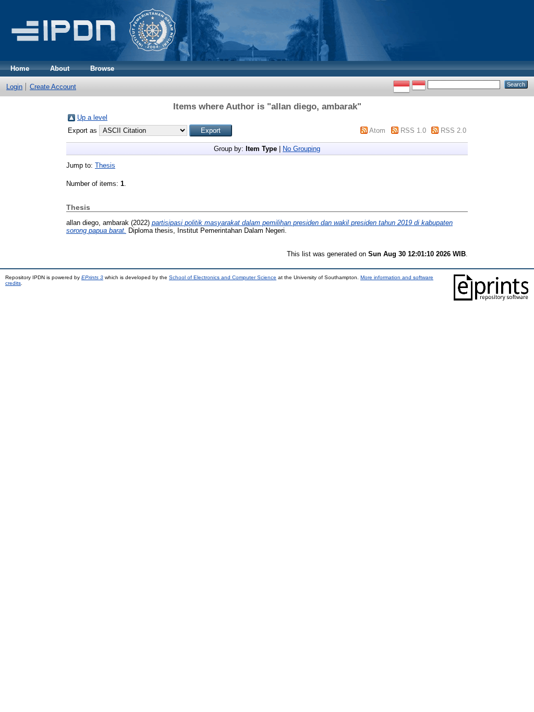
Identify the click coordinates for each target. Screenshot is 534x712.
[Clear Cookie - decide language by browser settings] (419, 84)
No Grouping (301, 149)
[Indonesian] (401, 84)
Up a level (92, 117)
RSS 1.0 (413, 130)
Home (19, 68)
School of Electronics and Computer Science (222, 277)
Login (14, 87)
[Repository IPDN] (92, 59)
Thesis (105, 165)
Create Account (53, 87)
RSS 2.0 (453, 130)
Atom (377, 130)
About (59, 68)
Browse (102, 68)
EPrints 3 (92, 277)
